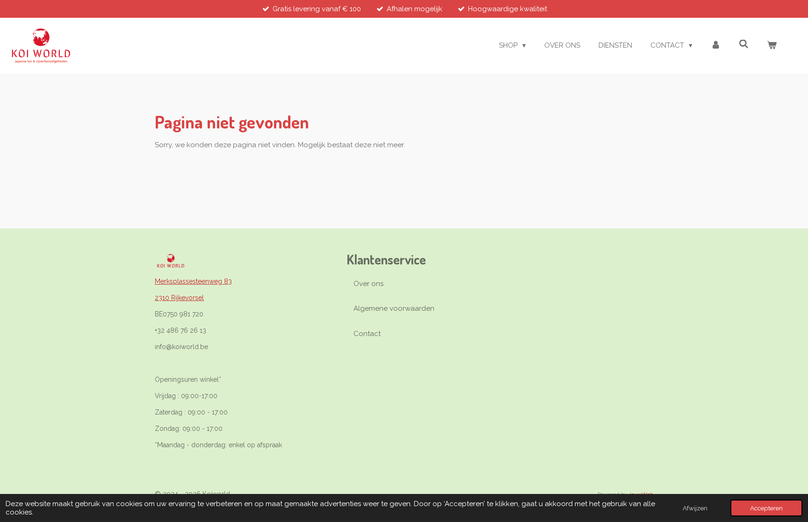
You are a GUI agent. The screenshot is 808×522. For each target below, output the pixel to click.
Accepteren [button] (766, 508)
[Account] (715, 45)
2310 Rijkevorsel (179, 297)
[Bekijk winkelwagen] (771, 45)
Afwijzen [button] (695, 508)
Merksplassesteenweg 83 (193, 281)
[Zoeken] (743, 44)
